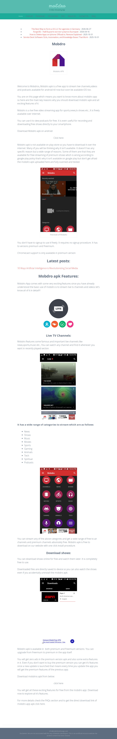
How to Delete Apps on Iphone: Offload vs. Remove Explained (56, 34)
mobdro (57, 6)
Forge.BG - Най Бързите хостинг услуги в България (55, 31)
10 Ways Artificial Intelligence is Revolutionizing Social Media (47, 268)
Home (21, 16)
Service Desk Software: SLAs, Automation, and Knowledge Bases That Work (55, 37)
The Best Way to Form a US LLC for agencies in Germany (55, 29)
